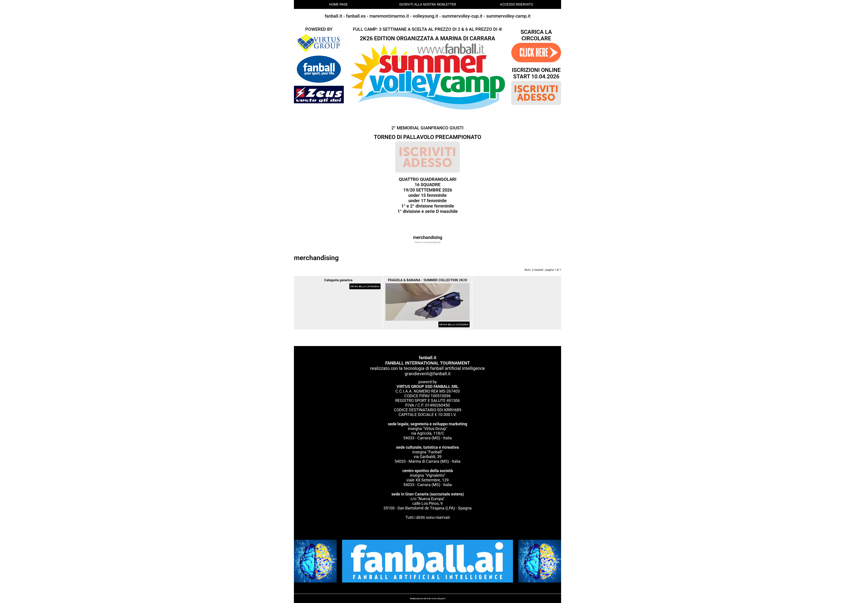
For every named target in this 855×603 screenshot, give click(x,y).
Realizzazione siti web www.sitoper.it (427, 598)
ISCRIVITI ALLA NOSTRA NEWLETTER (427, 4)
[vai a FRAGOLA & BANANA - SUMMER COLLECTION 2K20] (427, 302)
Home (418, 242)
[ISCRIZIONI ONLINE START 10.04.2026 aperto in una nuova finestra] (536, 93)
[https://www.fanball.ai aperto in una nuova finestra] (427, 560)
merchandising (432, 242)
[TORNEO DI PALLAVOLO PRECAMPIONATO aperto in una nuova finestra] (427, 157)
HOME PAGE (338, 4)
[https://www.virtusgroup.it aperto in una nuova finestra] (319, 43)
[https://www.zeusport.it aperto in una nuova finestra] (319, 94)
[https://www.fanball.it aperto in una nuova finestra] (319, 69)
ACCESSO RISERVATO (516, 4)
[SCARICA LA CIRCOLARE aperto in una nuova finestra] (536, 52)
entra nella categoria (364, 286)
